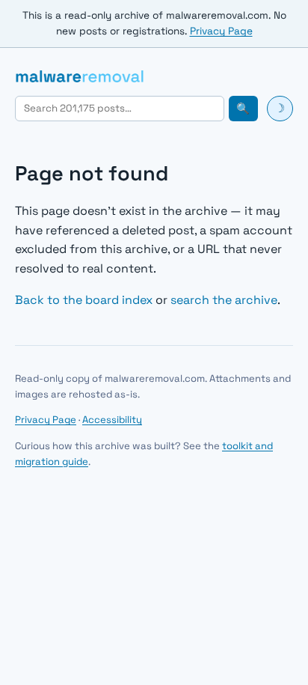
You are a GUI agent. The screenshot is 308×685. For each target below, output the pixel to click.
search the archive (223, 300)
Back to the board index (84, 300)
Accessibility (112, 419)
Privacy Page (221, 31)
